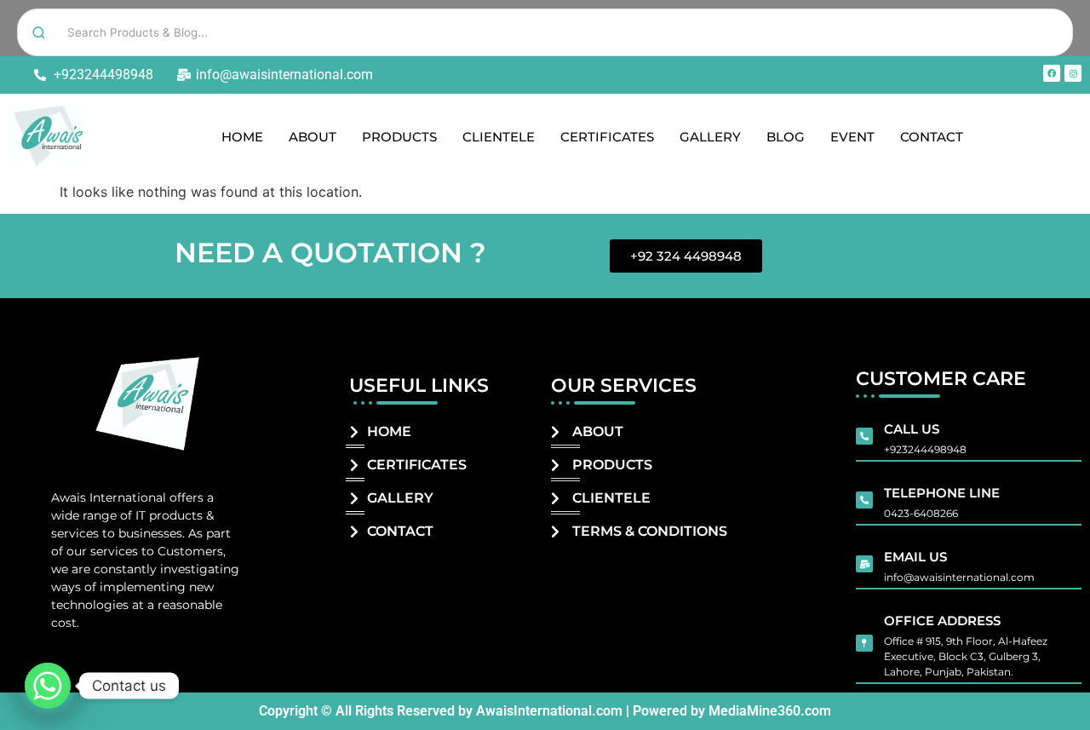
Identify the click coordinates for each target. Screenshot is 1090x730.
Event (852, 137)
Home (242, 137)
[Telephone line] (864, 500)
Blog (785, 137)
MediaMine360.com (769, 711)
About (312, 137)
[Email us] (864, 563)
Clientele (498, 137)
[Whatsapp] (48, 686)
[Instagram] (1072, 73)
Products (399, 137)
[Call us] (864, 436)
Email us (915, 557)
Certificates (607, 137)
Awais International (108, 497)
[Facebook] (1051, 73)
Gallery (710, 137)
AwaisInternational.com (549, 711)
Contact (931, 137)
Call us (911, 429)
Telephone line (942, 493)
